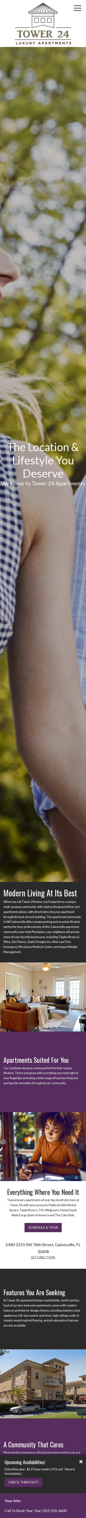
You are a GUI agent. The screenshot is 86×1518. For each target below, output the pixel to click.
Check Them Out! (23, 1482)
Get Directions (43, 1257)
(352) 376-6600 (54, 1510)
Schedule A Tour (43, 1227)
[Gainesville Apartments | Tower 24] (43, 23)
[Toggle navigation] (77, 8)
